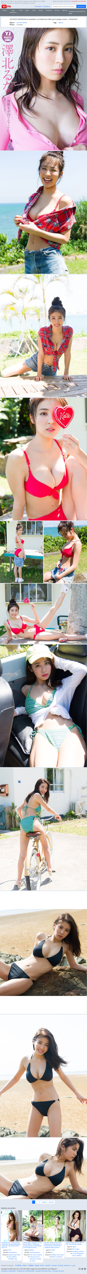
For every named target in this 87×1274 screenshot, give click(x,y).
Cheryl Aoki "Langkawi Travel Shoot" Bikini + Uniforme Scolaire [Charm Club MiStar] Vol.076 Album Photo (32, 1245)
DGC (9, 1250)
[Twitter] (82, 1269)
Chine (21, 10)
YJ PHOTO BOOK (21, 23)
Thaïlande (49, 10)
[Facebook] (85, 1269)
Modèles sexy (12, 1259)
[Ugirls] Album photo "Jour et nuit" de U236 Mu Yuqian (75, 1243)
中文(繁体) (30, 1265)
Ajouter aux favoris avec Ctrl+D (61, 1)
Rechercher (81, 6)
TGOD (53, 1250)
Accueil (4, 10)
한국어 (42, 1265)
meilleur (53, 1255)
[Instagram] (80, 1269)
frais (9, 1257)
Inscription (38, 6)
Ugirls (74, 1247)
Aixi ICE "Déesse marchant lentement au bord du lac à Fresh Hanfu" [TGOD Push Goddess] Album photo (53, 1245)
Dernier (51, 1202)
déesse (61, 23)
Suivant (44, 1202)
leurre (74, 1255)
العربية (73, 1265)
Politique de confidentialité (25, 1271)
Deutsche (67, 1265)
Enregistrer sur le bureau (78, 1)
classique (59, 1257)
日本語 (24, 1265)
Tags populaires (13, 11)
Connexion (46, 6)
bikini (18, 1255)
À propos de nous (58, 1271)
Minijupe (75, 1251)
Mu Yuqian (75, 1249)
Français (54, 1265)
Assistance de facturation (43, 1271)
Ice (52, 1252)
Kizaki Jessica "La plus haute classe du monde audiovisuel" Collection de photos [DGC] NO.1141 (11, 1245)
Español (48, 1265)
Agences (65, 10)
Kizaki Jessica (12, 1252)
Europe (57, 10)
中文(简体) (18, 1265)
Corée (34, 10)
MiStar (32, 1250)
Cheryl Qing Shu (35, 1252)
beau (35, 1255)
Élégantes (80, 1253)
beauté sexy (12, 1255)
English (37, 1265)
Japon (27, 10)
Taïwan (40, 10)
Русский (60, 1265)
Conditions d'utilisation (8, 1271)
